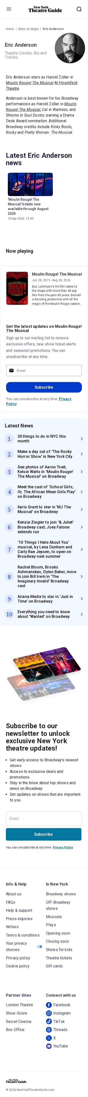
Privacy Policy (63, 847)
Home (10, 29)
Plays (51, 925)
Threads (60, 1029)
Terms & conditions (23, 935)
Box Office (15, 1029)
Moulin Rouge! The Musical (57, 274)
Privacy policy (18, 958)
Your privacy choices (16, 946)
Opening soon (58, 933)
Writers (12, 927)
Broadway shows (61, 894)
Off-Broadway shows (58, 905)
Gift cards (54, 966)
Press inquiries (19, 918)
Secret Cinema (18, 1021)
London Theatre (19, 1005)
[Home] (45, 9)
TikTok (59, 1021)
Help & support (19, 910)
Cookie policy (18, 966)
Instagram (62, 1013)
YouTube (60, 1046)
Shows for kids (59, 949)
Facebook (61, 1005)
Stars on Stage (28, 29)
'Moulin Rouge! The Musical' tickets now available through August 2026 (28, 206)
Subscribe (44, 387)
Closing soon (57, 941)
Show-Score (16, 1013)
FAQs (10, 902)
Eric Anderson (53, 29)
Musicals (54, 916)
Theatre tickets (59, 958)
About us (13, 894)
